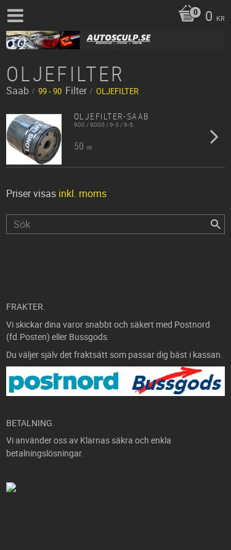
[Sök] (215, 224)
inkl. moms (83, 193)
